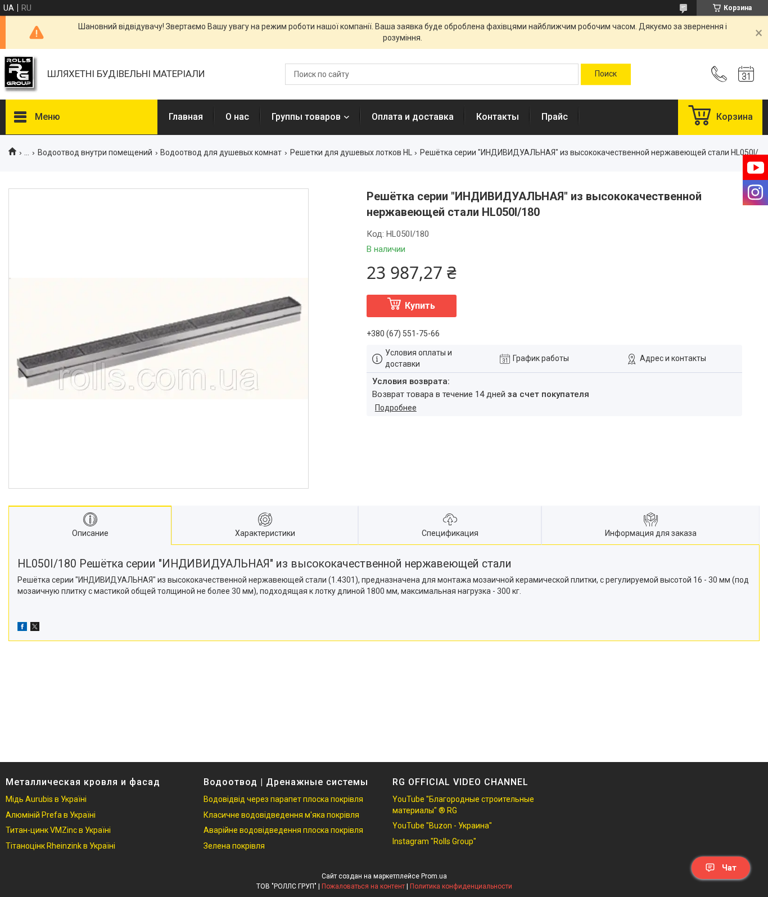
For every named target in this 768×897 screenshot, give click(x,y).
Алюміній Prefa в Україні (51, 814)
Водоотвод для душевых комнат (221, 152)
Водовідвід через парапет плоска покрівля (283, 799)
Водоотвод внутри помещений (95, 152)
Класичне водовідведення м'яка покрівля (281, 814)
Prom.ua (434, 876)
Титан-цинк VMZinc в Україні (58, 830)
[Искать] (606, 74)
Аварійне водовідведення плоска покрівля (283, 830)
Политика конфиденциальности (461, 886)
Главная (186, 116)
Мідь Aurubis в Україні (46, 799)
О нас (237, 116)
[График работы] (746, 74)
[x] (34, 628)
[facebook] (22, 628)
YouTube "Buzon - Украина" (442, 825)
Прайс (554, 116)
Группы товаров (306, 116)
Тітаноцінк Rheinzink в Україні (60, 845)
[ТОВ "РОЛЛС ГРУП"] (21, 74)
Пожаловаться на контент (363, 886)
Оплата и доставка (413, 116)
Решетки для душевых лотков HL (351, 152)
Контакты (497, 116)
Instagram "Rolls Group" (434, 841)
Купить (420, 305)
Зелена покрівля (234, 845)
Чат (729, 867)
